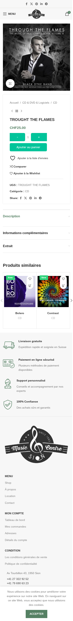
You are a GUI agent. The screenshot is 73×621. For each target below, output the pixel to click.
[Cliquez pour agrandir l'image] (10, 83)
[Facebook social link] (26, 4)
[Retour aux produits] (16, 111)
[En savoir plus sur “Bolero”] (30, 285)
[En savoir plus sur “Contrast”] (63, 285)
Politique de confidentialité (21, 563)
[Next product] (21, 111)
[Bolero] (19, 291)
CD (55, 102)
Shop (8, 482)
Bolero (19, 313)
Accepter (36, 613)
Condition (12, 550)
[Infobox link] (36, 345)
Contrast (53, 313)
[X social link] (31, 4)
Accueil (14, 102)
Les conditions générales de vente (26, 557)
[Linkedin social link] (41, 4)
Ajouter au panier (28, 147)
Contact (9, 502)
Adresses (10, 533)
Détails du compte (16, 540)
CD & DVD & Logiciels (35, 102)
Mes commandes (15, 526)
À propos (10, 489)
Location (10, 496)
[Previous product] (12, 111)
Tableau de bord (15, 519)
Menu (9, 476)
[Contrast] (53, 291)
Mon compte (14, 513)
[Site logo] (36, 13)
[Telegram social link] (46, 4)
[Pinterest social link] (36, 4)
